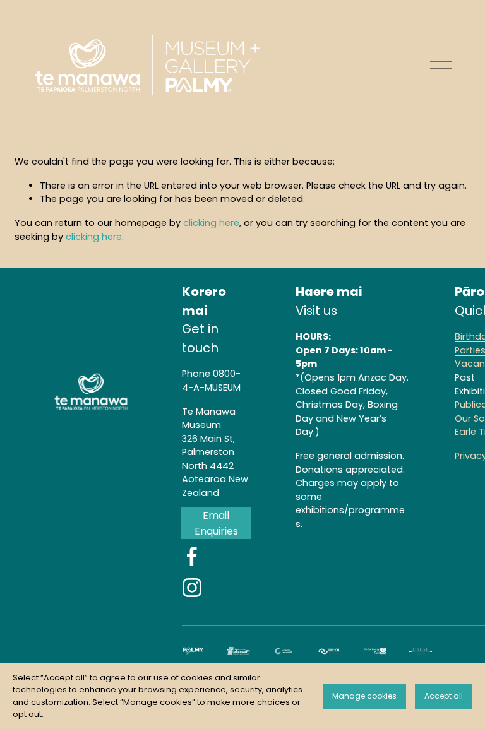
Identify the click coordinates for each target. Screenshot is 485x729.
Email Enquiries (216, 523)
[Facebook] (192, 556)
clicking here (211, 222)
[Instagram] (192, 588)
